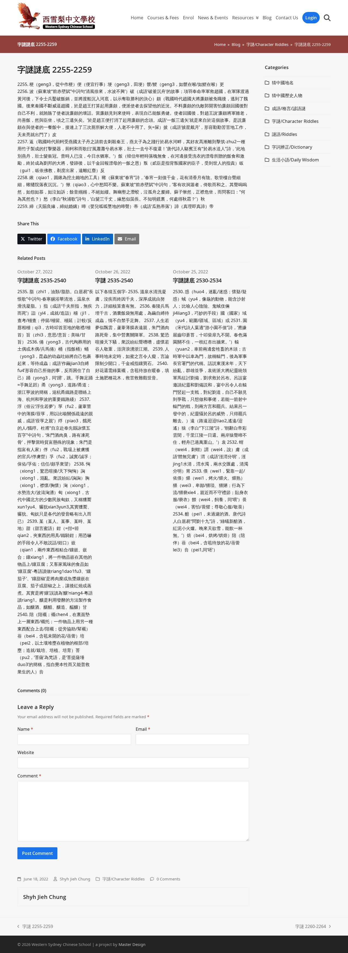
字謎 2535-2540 (114, 280)
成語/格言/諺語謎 (289, 108)
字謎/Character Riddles (123, 879)
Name (25, 729)
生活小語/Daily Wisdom (295, 160)
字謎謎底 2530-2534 (197, 280)
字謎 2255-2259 (35, 926)
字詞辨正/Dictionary (292, 147)
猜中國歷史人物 (287, 95)
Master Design (132, 944)
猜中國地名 (283, 83)
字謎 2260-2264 (310, 926)
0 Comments (168, 879)
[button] (327, 17)
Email (143, 729)
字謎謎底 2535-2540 (41, 280)
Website (25, 752)
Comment (29, 776)
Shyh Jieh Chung (75, 879)
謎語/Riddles (284, 134)
